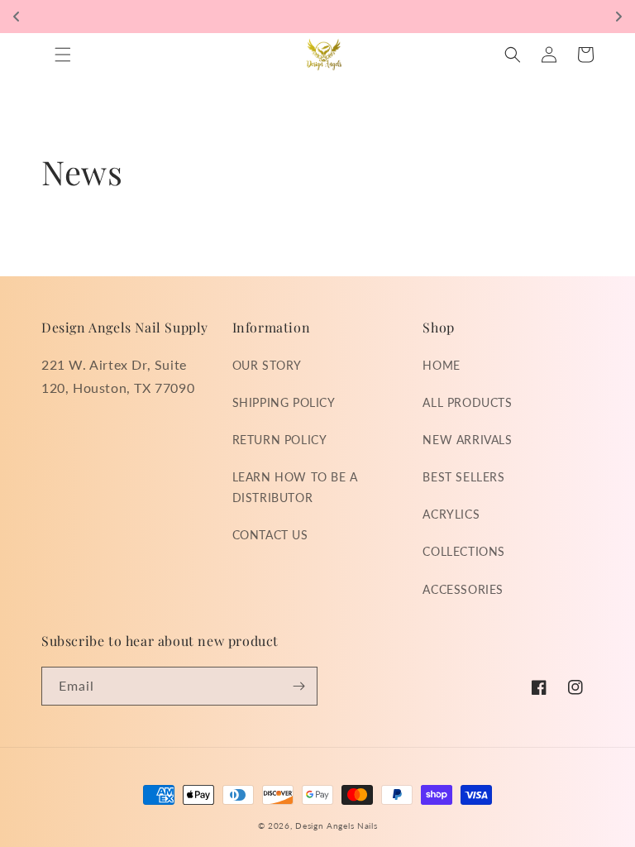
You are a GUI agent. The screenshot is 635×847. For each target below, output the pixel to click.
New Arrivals (467, 440)
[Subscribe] (298, 686)
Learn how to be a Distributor (295, 487)
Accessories (463, 589)
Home (441, 365)
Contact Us (270, 535)
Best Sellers (463, 477)
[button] (63, 54)
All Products (467, 402)
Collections (464, 551)
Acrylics (451, 514)
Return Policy (279, 440)
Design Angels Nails (336, 825)
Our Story (267, 365)
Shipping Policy (284, 402)
